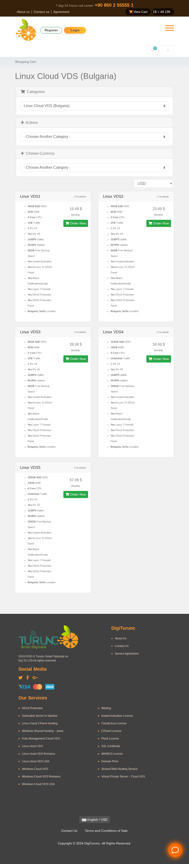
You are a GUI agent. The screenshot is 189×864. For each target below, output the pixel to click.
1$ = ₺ (161, 12)
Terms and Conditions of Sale (106, 830)
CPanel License (111, 731)
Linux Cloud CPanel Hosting (40, 723)
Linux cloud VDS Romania (38, 753)
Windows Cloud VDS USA (38, 784)
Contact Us (122, 646)
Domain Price (109, 761)
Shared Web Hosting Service (119, 769)
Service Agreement (127, 653)
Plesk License (110, 738)
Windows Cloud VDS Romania (41, 776)
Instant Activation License (117, 715)
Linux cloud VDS (32, 746)
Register (51, 30)
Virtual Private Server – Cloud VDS (123, 776)
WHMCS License (112, 753)
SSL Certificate (110, 746)
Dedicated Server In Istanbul (39, 715)
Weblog (106, 708)
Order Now (77, 223)
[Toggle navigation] (169, 28)
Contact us (41, 12)
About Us (120, 638)
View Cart (140, 12)
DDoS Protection (32, 708)
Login (75, 30)
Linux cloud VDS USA (35, 761)
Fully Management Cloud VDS (41, 738)
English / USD (96, 819)
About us (23, 12)
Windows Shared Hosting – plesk (42, 731)
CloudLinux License (114, 723)
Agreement (61, 12)
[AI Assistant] (175, 850)
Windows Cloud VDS (35, 769)
